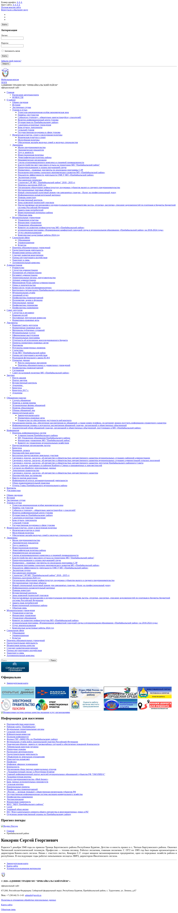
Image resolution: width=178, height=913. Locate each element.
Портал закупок (19, 380)
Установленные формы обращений (28, 405)
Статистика (17, 350)
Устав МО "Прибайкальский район (29, 353)
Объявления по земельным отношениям (26, 757)
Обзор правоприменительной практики (31, 483)
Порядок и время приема (24, 403)
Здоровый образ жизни (18, 809)
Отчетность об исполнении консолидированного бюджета (40, 340)
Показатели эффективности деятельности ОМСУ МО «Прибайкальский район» (56, 175)
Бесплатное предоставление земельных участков (35, 455)
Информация (13, 430)
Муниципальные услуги (23, 333)
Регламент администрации (25, 275)
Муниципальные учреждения (26, 217)
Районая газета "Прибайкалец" (21, 726)
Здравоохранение (26, 242)
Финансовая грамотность (19, 802)
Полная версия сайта (11, 7)
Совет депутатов (15, 310)
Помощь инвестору (27, 197)
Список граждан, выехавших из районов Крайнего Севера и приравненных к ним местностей (57, 465)
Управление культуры (28, 220)
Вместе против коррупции (24, 478)
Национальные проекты (18, 787)
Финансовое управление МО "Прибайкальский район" (44, 440)
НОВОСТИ (17, 97)
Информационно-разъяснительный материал (39, 195)
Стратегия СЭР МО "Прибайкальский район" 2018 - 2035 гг (46, 182)
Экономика (17, 145)
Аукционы (17, 393)
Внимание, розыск (21, 450)
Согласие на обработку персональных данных (34, 468)
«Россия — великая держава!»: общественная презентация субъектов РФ (41, 792)
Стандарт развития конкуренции (27, 255)
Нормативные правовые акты (26, 327)
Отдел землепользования (29, 232)
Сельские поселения (16, 731)
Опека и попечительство (24, 285)
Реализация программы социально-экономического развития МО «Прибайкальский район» (61, 172)
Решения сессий (20, 315)
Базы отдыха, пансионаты (30, 127)
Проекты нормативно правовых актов (30, 343)
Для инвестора (14, 490)
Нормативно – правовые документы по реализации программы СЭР (50, 170)
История (16, 105)
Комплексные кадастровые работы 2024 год (39, 235)
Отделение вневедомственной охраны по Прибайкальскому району (39, 814)
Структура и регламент (23, 312)
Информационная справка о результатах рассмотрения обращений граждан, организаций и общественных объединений (69, 425)
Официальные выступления (25, 335)
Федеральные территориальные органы (25, 729)
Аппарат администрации (24, 280)
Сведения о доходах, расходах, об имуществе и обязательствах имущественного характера (55, 473)
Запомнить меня (12, 51)
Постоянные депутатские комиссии (29, 317)
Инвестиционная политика (31, 155)
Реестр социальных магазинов (32, 363)
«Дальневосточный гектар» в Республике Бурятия (30, 772)
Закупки (11, 375)
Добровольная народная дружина (22, 747)
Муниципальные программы (26, 338)
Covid (9, 807)
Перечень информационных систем (29, 433)
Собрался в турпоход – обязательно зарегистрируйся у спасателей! (49, 117)
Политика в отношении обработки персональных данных (28, 900)
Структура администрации (25, 270)
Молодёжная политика (28, 140)
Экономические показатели (31, 150)
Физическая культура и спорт (32, 137)
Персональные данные (23, 302)
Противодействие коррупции (26, 453)
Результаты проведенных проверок (28, 348)
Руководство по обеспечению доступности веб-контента (44, 420)
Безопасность (13, 767)
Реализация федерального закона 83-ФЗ (31, 358)
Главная (10, 92)
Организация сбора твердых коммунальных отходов (31, 769)
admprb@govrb (32, 895)
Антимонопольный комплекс (26, 262)
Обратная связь (25, 215)
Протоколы (17, 345)
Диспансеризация (15, 799)
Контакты (11, 488)
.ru (40, 895)
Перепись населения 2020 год (32, 185)
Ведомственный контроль (30, 200)
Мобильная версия (10, 79)
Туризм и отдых (19, 110)
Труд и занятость (26, 152)
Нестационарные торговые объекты (35, 190)
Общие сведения (20, 102)
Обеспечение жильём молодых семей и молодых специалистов (48, 142)
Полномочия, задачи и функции (27, 300)
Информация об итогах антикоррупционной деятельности (40, 480)
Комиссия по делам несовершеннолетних (32, 287)
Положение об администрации (27, 272)
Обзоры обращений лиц (23, 410)
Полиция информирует (18, 736)
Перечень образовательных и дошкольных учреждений (44, 365)
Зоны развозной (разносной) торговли (36, 202)
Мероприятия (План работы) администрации (33, 282)
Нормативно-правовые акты (25, 320)
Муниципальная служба (23, 292)
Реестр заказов (19, 378)
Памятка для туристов (28, 115)
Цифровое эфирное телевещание (22, 764)
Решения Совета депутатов (25, 325)
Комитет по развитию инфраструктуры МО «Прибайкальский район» (51, 227)
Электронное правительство (25, 470)
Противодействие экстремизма (27, 475)
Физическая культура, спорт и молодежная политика (37, 135)
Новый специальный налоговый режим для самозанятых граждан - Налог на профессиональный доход (67, 192)
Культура (22, 245)
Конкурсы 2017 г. (20, 390)
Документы (12, 322)
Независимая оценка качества (26, 252)
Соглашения (18, 370)
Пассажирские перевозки (30, 180)
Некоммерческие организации (32, 160)
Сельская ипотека (15, 784)
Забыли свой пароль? (11, 61)
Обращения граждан (16, 398)
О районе (11, 100)
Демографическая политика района (34, 157)
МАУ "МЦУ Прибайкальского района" (25, 804)
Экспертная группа (27, 177)
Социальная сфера (21, 237)
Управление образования (30, 225)
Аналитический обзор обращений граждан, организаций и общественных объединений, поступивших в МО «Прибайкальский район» (76, 428)
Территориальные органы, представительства (34, 277)
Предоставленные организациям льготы (31, 445)
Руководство (18, 267)
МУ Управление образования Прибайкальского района (44, 438)
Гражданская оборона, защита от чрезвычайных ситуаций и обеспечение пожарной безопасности (53, 744)
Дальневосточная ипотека (19, 777)
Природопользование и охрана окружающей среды (42, 167)
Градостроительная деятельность (27, 250)
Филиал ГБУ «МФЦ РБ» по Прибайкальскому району (32, 739)
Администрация (14, 265)
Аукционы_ (18, 385)
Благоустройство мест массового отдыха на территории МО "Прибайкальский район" (59, 165)
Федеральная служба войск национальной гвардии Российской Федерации (42, 741)
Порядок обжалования (23, 408)
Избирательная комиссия (18, 734)
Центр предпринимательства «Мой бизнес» (27, 779)
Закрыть (5, 64)
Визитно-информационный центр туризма (38, 120)
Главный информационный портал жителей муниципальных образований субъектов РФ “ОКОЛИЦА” (56, 774)
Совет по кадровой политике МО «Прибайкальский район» (40, 373)
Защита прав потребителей (30, 210)
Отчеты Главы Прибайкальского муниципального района (39, 485)
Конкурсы (17, 388)
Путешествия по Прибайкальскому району (38, 122)
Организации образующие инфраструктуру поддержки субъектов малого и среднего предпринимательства (69, 187)
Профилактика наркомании (25, 307)
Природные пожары (16, 749)
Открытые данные (21, 360)
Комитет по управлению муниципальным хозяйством (43, 443)
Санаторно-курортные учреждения (34, 125)
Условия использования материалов (24, 868)
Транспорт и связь (20, 260)
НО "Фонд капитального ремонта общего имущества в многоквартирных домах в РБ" (48, 812)
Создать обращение (21, 400)
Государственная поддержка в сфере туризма (39, 132)
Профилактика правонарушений (27, 297)
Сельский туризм (26, 130)
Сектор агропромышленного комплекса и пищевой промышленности (51, 162)
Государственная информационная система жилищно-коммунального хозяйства (45, 794)
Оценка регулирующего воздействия (29, 257)
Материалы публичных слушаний (28, 330)
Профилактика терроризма (25, 305)
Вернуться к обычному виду (14, 10)
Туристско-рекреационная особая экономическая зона (43, 112)
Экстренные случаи (21, 107)
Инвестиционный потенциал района (35, 212)
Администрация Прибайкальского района (38, 435)
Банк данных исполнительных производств (27, 782)
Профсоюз (12, 762)
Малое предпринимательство (32, 147)
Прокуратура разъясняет (18, 759)
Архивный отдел (20, 295)
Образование (24, 240)
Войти (4, 25)
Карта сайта (12, 866)
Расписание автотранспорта (25, 95)
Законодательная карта (23, 413)
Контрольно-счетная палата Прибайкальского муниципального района (46, 290)
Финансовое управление (29, 222)
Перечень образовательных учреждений (31, 247)
